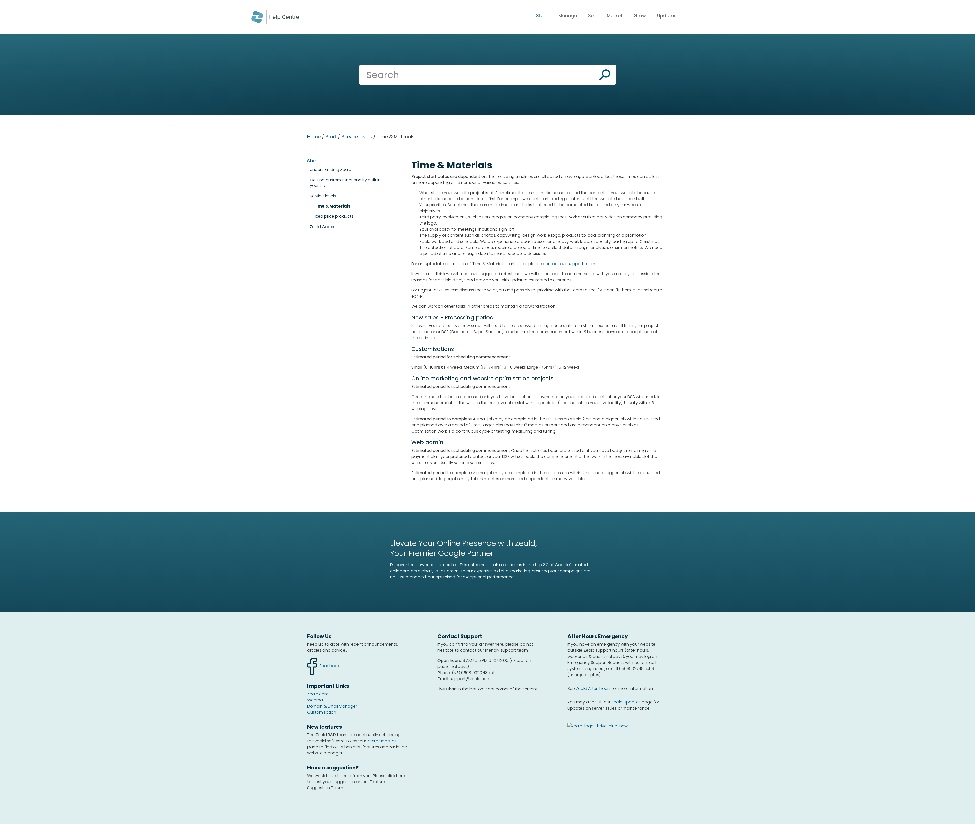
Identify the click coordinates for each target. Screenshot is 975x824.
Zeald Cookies (324, 227)
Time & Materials (332, 206)
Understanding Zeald (330, 170)
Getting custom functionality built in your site (345, 182)
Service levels (357, 136)
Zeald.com (317, 694)
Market (614, 15)
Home (314, 136)
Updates (666, 15)
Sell (592, 15)
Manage (567, 15)
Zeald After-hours (593, 688)
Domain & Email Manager (332, 706)
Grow (639, 15)
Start (541, 15)
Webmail (315, 700)
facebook (323, 663)
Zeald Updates (381, 741)
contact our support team (569, 264)
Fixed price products (333, 216)
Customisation (321, 712)
